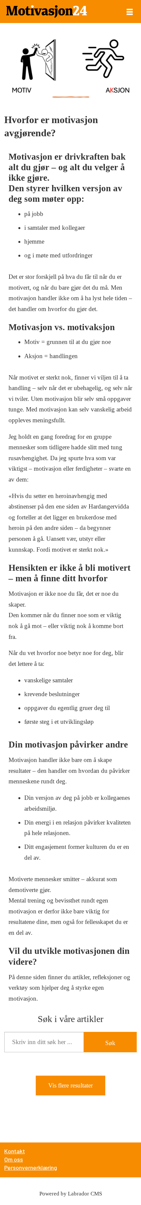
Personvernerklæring (30, 1167)
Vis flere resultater (70, 1085)
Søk (110, 1042)
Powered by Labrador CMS (70, 1194)
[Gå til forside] (46, 11)
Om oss (13, 1159)
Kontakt (14, 1151)
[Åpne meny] (130, 12)
